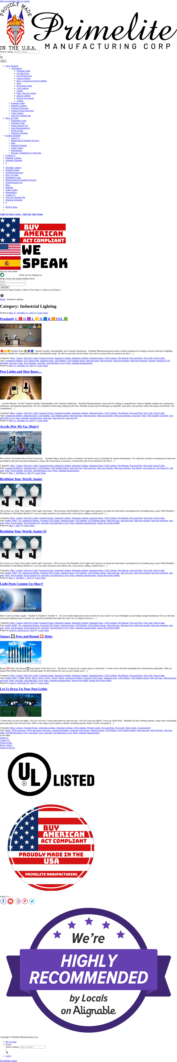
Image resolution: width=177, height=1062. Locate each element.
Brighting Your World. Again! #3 (23, 531)
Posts (19, 83)
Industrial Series (96, 358)
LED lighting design (76, 360)
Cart (8, 1056)
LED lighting (60, 360)
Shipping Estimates (19, 133)
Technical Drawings (20, 108)
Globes (20, 91)
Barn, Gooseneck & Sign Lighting (32, 81)
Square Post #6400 (79, 680)
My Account (11, 1042)
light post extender (121, 360)
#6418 (54, 678)
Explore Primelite (13, 135)
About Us (15, 138)
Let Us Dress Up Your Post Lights (23, 689)
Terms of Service (7, 748)
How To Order (12, 118)
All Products (16, 68)
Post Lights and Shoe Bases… (21, 371)
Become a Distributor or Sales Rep (26, 153)
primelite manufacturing (82, 363)
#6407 (14, 520)
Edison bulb (33, 360)
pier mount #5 (162, 468)
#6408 (21, 678)
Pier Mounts (123, 358)
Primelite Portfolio (19, 145)
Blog (13, 143)
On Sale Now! (23, 73)
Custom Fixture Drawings (22, 111)
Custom (20, 101)
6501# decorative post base (39, 730)
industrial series (46, 360)
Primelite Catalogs (19, 106)
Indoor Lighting (23, 96)
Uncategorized (144, 728)
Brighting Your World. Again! (21, 479)
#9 (20, 520)
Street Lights (159, 358)
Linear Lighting (23, 78)
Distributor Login (18, 120)
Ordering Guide (18, 123)
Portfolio (9, 187)
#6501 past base (19, 730)
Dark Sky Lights (31, 358)
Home (2, 299)
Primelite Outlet (23, 71)
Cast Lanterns (23, 88)
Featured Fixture (46, 358)
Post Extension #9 (32, 523)
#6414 (41, 678)
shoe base (47, 418)
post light (41, 363)
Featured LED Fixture (50, 520)
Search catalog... (7, 52)
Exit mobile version (8, 1061)
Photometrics (16, 150)
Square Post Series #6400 (108, 523)
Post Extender (30, 363)
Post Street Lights (24, 86)
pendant (151, 360)
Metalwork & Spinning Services (25, 140)
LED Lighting (110, 358)
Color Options (17, 113)
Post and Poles (136, 358)
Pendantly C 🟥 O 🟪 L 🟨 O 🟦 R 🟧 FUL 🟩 (34, 319)
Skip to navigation (8, 1)
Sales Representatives (20, 128)
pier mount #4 (149, 468)
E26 (25, 360)
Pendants (4, 363)
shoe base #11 (59, 418)
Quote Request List (19, 125)
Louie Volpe (42, 313)
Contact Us (10, 155)
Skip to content (23, 1)
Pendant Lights (93, 728)
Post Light (148, 358)
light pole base (92, 360)
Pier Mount (137, 468)
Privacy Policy (6, 745)
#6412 (34, 678)
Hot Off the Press (24, 76)
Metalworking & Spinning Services (21, 180)
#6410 (28, 678)
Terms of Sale (17, 130)
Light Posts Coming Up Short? (21, 584)
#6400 (8, 520)
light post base (106, 360)
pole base (13, 363)
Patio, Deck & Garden (26, 93)
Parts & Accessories (25, 98)
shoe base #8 (71, 418)
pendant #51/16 (163, 360)
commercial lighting (14, 360)
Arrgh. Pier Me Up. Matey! (19, 426)
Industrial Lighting (63, 358)
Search (8, 1044)
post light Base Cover (55, 363)
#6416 (48, 678)
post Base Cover (36, 733)
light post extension (138, 360)
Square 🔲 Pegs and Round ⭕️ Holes (26, 636)
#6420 (61, 678)
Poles (20, 363)
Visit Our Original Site (21, 115)
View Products (12, 66)
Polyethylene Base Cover (17, 733)
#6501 (8, 730)
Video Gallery (17, 148)
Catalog (19, 358)
